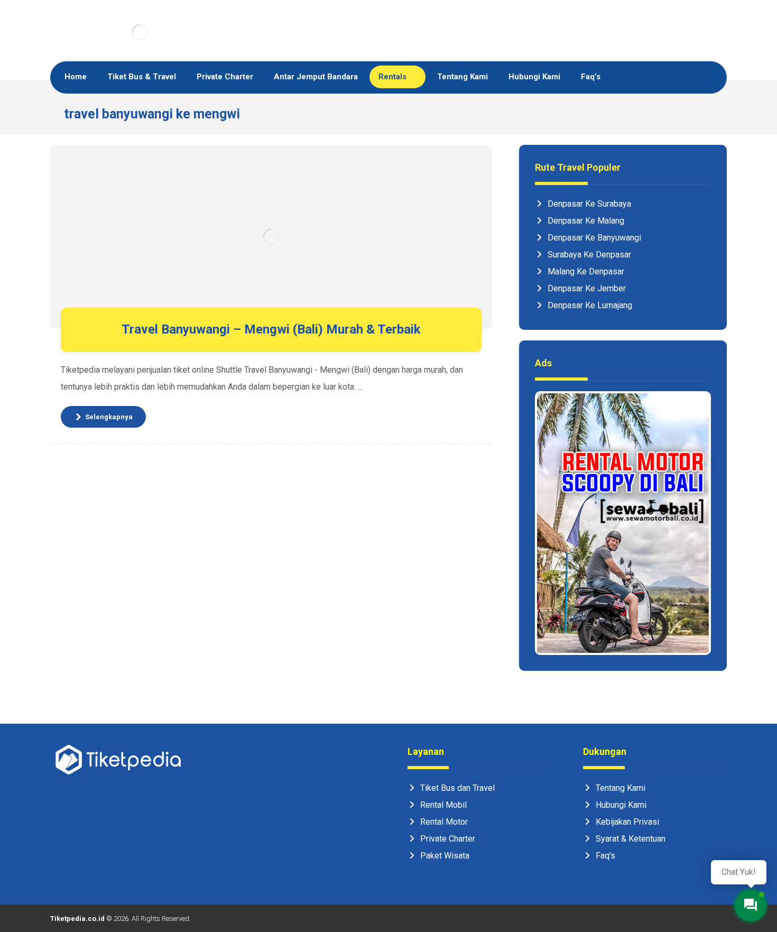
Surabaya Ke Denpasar (589, 255)
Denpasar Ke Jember (587, 288)
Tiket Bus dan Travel (457, 788)
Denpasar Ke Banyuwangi (594, 238)
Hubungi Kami (621, 805)
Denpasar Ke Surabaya (589, 204)
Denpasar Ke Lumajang (590, 305)
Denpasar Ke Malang (586, 221)
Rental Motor (444, 822)
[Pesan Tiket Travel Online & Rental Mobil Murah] (140, 32)
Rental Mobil (443, 805)
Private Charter (447, 839)
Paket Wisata (444, 856)
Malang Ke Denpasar (586, 271)
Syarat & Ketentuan (630, 839)
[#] (66, 872)
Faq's (605, 856)
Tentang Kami (620, 788)
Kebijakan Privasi (627, 822)
